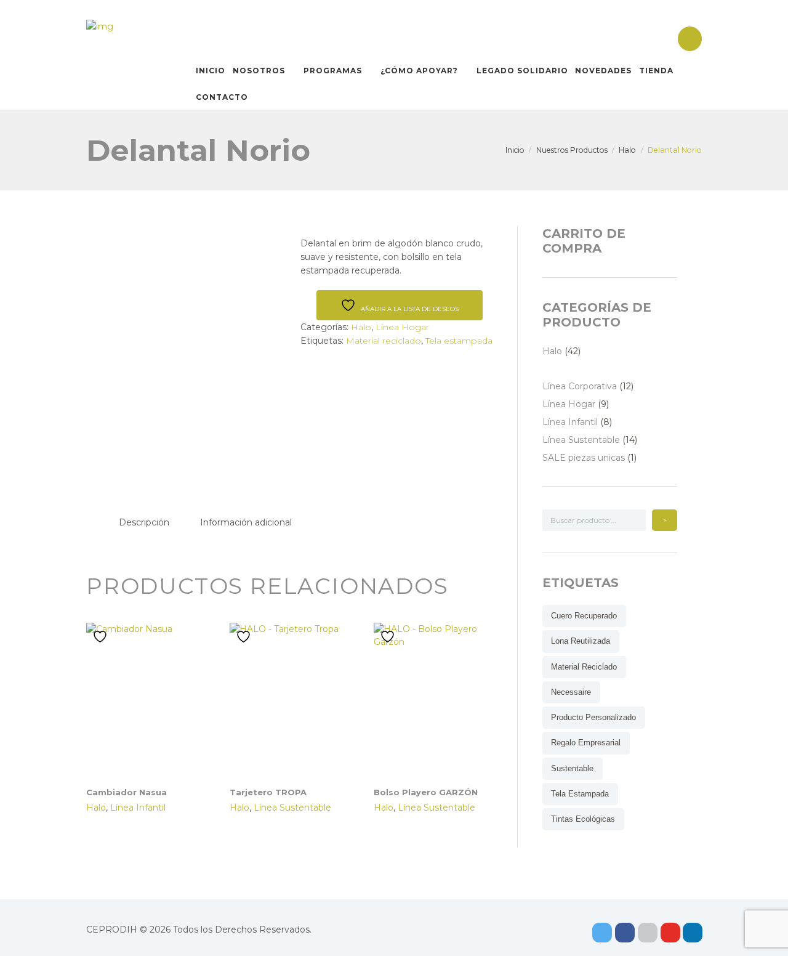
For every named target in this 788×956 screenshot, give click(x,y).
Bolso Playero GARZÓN (426, 792)
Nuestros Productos (572, 150)
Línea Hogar (402, 327)
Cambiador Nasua (126, 792)
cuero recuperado (584, 615)
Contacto (222, 97)
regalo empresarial (586, 742)
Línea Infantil (138, 807)
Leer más (156, 714)
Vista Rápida (155, 684)
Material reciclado (383, 340)
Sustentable (572, 768)
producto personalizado (593, 717)
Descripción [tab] (144, 522)
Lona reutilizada (580, 641)
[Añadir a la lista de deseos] (101, 636)
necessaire (571, 692)
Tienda (656, 70)
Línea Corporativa (579, 386)
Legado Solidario (522, 70)
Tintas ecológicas (583, 819)
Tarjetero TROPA (268, 792)
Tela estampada (458, 340)
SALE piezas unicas (583, 457)
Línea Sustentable (292, 807)
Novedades (603, 70)
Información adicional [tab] (246, 522)
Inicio (210, 70)
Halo (627, 150)
